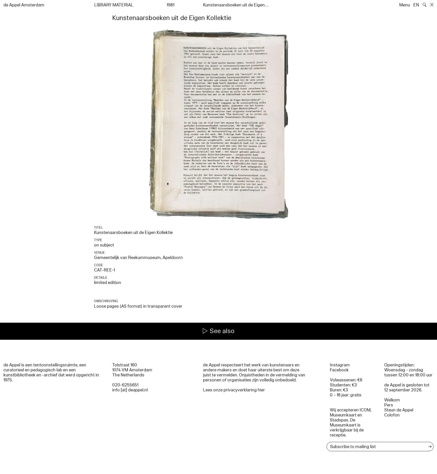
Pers (388, 405)
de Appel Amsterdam (23, 5)
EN (416, 5)
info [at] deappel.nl (130, 390)
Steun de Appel (398, 410)
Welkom (392, 400)
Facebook (339, 370)
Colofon (392, 415)
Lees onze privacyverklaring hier (234, 390)
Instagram (340, 365)
